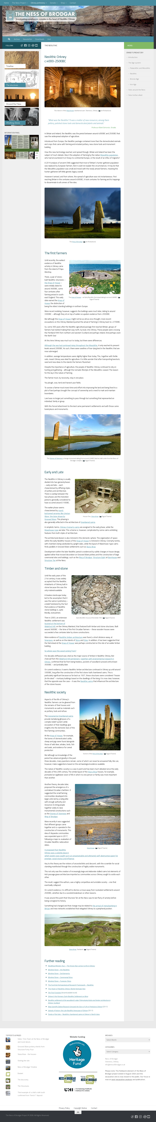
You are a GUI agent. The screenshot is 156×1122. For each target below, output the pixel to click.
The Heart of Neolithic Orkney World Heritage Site (66, 988)
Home (6, 2)
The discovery (23, 1079)
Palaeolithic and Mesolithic (140, 68)
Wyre (78, 640)
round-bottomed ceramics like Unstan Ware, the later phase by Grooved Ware (57, 515)
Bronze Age (134, 79)
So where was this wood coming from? (60, 650)
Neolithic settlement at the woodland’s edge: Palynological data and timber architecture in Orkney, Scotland (79, 1001)
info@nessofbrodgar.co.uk (115, 1064)
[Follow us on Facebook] (25, 45)
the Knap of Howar (52, 282)
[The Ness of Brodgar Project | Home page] (42, 16)
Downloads (39, 39)
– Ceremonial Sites (60, 977)
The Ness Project (19, 2)
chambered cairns (88, 522)
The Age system (134, 62)
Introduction (132, 57)
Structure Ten (50, 560)
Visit (49, 39)
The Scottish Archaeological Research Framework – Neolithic (71, 985)
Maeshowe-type (51, 530)
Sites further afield (135, 95)
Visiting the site (23, 1060)
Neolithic (133, 73)
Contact (73, 2)
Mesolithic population (109, 155)
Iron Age (133, 84)
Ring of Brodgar (77, 242)
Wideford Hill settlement (69, 658)
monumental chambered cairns (60, 716)
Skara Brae (94, 516)
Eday (86, 640)
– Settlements (59, 973)
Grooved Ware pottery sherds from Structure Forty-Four (31, 1048)
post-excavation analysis (122, 1079)
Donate (53, 2)
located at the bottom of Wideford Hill (55, 625)
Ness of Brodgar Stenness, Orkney (112, 1060)
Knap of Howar (76, 297)
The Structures (23, 1086)
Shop (63, 2)
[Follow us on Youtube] (36, 45)
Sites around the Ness (136, 89)
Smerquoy (49, 640)
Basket (20, 1073)
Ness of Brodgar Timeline (27, 1067)
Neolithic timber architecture (71, 637)
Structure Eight (99, 557)
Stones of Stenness (56, 458)
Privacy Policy (64, 1108)
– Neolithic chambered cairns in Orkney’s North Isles (74, 1014)
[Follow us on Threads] (32, 45)
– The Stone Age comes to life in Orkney (71, 965)
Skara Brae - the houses (27, 1054)
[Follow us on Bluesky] (21, 45)
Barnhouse (112, 557)
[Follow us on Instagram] (29, 45)
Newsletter (27, 39)
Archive (17, 39)
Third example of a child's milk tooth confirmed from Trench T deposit (31, 1094)
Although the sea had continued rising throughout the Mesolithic (71, 345)
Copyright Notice (80, 1108)
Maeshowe (70, 110)
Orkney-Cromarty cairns (70, 527)
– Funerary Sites (59, 981)
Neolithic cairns (86, 681)
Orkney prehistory (38, 2)
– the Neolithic (59, 969)
